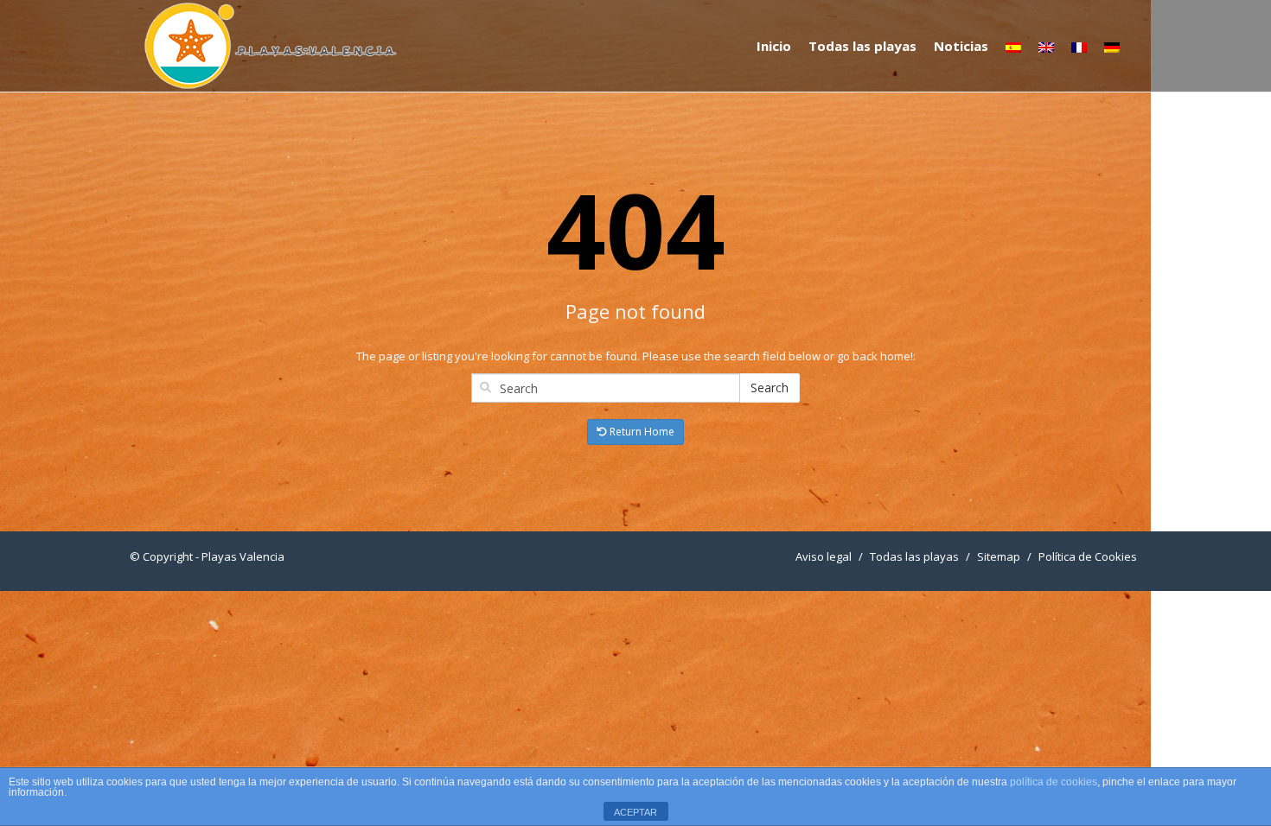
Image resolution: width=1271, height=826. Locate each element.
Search (769, 387)
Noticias (961, 45)
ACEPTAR (635, 812)
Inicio (774, 45)
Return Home (640, 431)
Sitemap (998, 556)
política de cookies (1053, 782)
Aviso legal (823, 556)
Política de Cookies (1087, 556)
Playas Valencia (242, 556)
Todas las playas (862, 45)
